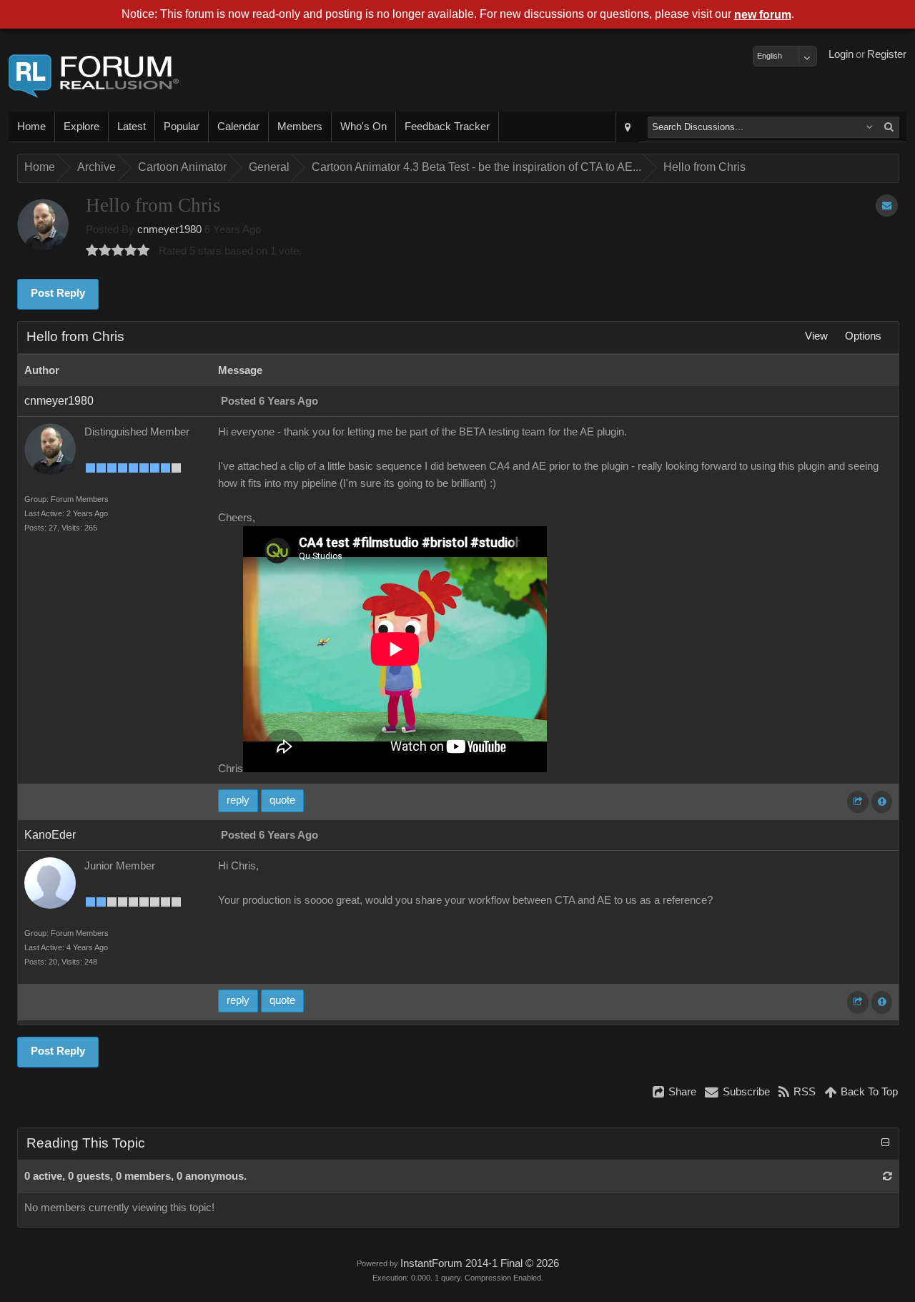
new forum (762, 15)
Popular (181, 126)
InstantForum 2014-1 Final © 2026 (479, 1263)
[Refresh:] (887, 1176)
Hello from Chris (704, 167)
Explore (81, 126)
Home (31, 126)
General (269, 167)
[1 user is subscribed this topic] (887, 205)
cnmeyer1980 (169, 229)
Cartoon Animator (182, 167)
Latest (131, 126)
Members (299, 126)
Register (886, 54)
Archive (96, 167)
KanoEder (50, 835)
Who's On (363, 126)
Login (841, 54)
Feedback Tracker (447, 126)
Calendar (238, 126)
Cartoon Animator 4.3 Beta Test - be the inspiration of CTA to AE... (476, 167)
